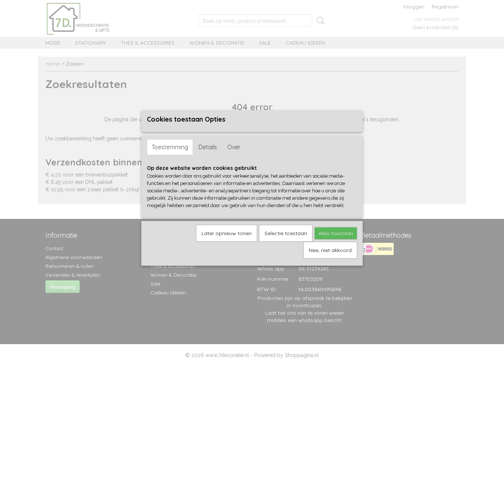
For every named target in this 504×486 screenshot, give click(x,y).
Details (208, 147)
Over (234, 147)
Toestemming (170, 147)
